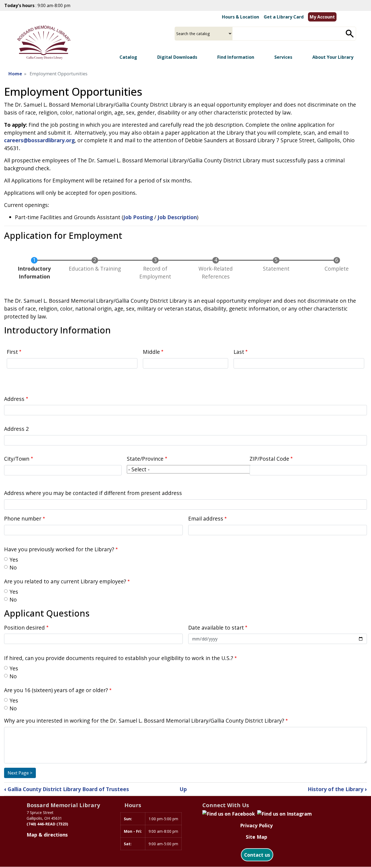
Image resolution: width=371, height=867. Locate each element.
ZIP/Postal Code (269, 458)
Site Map (256, 837)
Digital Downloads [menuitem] (177, 57)
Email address (205, 518)
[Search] (350, 33)
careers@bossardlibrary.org (39, 140)
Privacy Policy (256, 825)
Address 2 (16, 428)
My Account (322, 17)
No (13, 567)
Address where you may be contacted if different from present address (93, 493)
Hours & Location (240, 17)
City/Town (16, 458)
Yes (14, 559)
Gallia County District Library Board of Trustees (66, 789)
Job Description (177, 217)
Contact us (257, 854)
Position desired (24, 627)
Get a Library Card (284, 17)
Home (15, 73)
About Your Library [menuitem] (332, 57)
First (12, 351)
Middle (151, 351)
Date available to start (216, 627)
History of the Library (337, 789)
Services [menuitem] (283, 57)
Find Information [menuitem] (235, 57)
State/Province (145, 458)
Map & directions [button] (47, 834)
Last (239, 351)
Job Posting (138, 217)
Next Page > (20, 773)
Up (183, 789)
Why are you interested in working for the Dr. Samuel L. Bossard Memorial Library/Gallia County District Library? (144, 720)
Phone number (22, 518)
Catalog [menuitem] (128, 57)
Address (14, 398)
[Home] (44, 42)
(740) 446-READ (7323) (47, 823)
